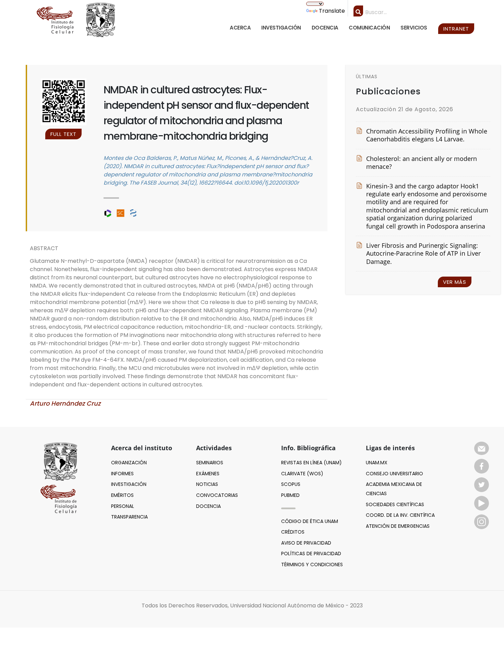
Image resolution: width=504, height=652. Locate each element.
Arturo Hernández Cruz (65, 403)
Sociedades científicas (395, 504)
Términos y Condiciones (312, 564)
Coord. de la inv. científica (400, 515)
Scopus (290, 484)
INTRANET (456, 28)
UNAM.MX (376, 462)
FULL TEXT (63, 134)
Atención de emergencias (398, 526)
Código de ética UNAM (309, 521)
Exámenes (207, 473)
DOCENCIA (325, 27)
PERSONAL (122, 506)
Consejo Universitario (394, 473)
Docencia (208, 506)
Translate (332, 11)
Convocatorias (217, 495)
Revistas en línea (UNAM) (311, 462)
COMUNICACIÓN (369, 27)
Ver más (454, 282)
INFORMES (122, 473)
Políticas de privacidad (311, 553)
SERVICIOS (413, 27)
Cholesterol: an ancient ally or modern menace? (421, 163)
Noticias (207, 484)
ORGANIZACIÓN (129, 462)
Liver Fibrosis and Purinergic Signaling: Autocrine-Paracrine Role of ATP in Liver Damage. (423, 254)
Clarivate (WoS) (302, 473)
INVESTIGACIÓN (281, 27)
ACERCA (240, 27)
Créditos (292, 531)
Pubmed (290, 495)
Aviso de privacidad (306, 542)
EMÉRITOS (122, 495)
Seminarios (209, 462)
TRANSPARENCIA (129, 516)
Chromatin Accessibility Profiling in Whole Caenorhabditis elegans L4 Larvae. (426, 135)
